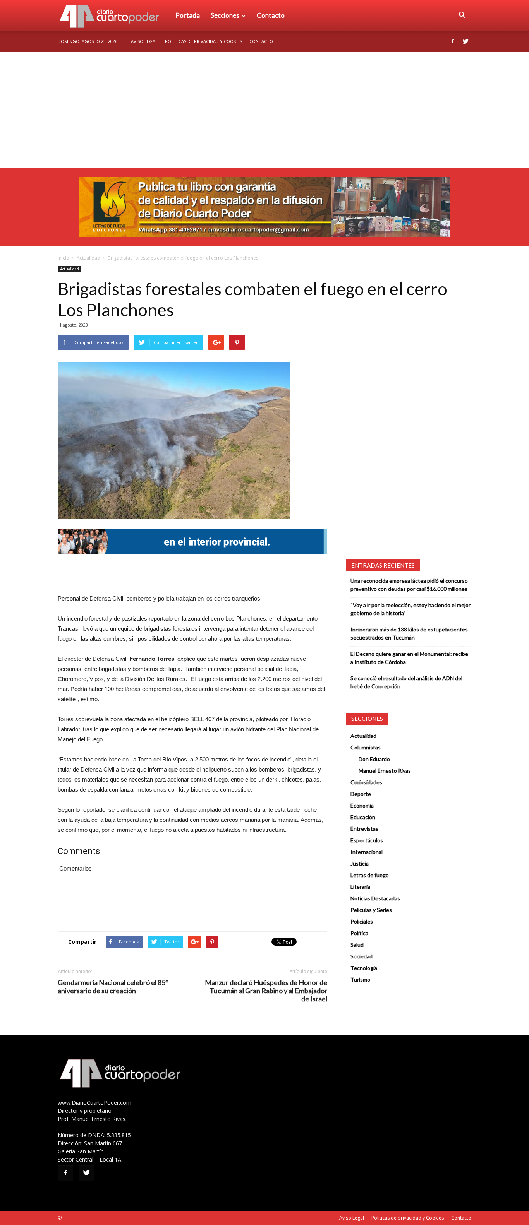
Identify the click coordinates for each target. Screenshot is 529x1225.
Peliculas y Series (371, 910)
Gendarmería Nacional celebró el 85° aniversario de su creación (113, 987)
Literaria (360, 886)
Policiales (361, 921)
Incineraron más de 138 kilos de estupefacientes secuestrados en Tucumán (409, 633)
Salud (357, 944)
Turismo (360, 979)
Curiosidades (366, 782)
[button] (462, 15)
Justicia (359, 863)
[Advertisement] (264, 110)
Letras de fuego (369, 875)
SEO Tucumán (78, 1218)
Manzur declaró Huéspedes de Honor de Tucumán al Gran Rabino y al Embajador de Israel (266, 991)
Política (359, 933)
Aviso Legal (144, 41)
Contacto (271, 15)
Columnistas (365, 747)
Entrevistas (364, 828)
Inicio (63, 258)
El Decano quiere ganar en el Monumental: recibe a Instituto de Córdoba (409, 657)
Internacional (366, 852)
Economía (362, 805)
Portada (187, 15)
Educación (362, 817)
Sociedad (361, 956)
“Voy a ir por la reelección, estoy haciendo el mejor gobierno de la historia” (410, 609)
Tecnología (363, 968)
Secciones (225, 15)
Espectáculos (366, 840)
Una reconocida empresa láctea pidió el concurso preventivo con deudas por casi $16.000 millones (409, 584)
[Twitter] (465, 41)
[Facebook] (453, 41)
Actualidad (88, 258)
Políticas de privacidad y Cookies (203, 41)
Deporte (360, 793)
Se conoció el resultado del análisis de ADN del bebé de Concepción (406, 682)
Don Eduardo (374, 759)
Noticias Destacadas (375, 898)
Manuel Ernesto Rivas (385, 770)
